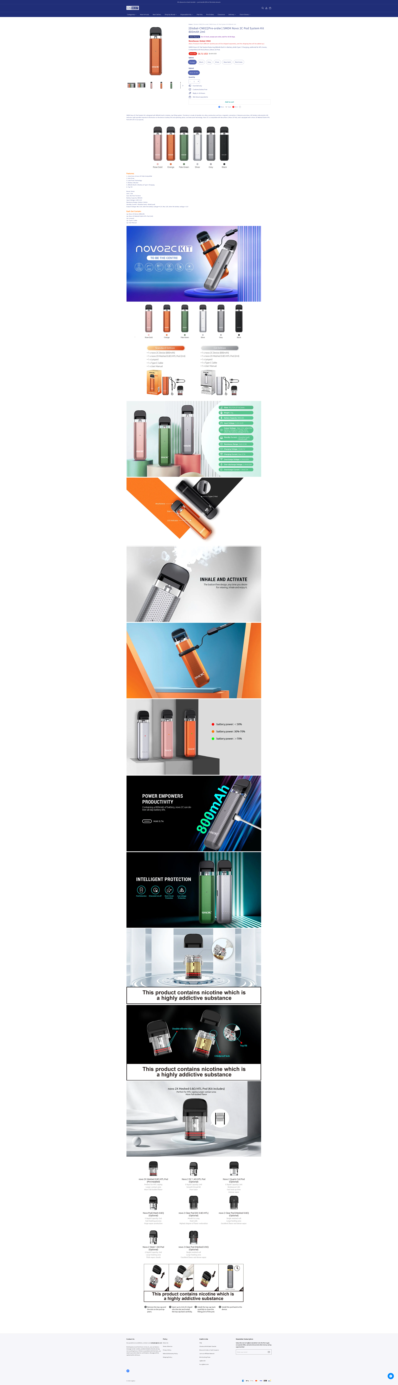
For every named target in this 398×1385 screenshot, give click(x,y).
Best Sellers (157, 14)
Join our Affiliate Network (206, 1353)
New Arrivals (144, 14)
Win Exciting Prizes (204, 1357)
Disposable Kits (185, 14)
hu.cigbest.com (204, 1364)
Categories (131, 14)
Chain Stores (244, 14)
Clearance (221, 14)
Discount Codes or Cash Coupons (209, 1350)
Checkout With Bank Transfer (207, 1346)
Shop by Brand (170, 14)
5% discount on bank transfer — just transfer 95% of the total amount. (199, 2)
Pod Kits (200, 14)
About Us (165, 1343)
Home (190, 24)
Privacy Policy (167, 1350)
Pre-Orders (210, 14)
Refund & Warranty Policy (170, 1353)
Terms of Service (167, 1346)
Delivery (231, 14)
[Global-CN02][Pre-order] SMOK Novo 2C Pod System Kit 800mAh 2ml (215, 24)
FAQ (200, 1343)
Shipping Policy (167, 1357)
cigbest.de (202, 1360)
